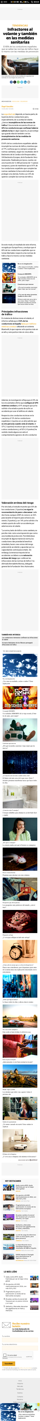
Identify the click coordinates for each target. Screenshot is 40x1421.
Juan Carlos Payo (25, 1201)
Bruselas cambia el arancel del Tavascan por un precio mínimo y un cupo (25, 1216)
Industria (18, 1211)
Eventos (20, 1393)
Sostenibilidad (20, 1260)
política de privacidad (25, 1368)
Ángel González (7, 106)
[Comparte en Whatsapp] (18, 82)
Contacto (20, 1397)
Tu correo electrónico (9, 1344)
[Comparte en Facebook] (11, 82)
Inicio (20, 1381)
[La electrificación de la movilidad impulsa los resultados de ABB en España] (8, 1247)
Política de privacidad (20, 1402)
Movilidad (15, 101)
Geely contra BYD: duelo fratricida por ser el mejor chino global (25, 1187)
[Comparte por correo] (28, 82)
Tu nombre (6, 1336)
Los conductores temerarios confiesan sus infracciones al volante (20, 639)
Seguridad (23, 101)
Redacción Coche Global (27, 1250)
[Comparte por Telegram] (21, 82)
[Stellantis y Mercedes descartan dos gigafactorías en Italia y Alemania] (8, 1227)
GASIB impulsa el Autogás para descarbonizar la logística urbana (25, 1256)
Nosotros (20, 1399)
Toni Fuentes (24, 1211)
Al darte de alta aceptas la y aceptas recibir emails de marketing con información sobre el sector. (19, 1369)
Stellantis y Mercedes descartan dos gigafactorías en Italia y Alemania (25, 1226)
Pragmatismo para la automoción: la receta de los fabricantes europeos (26, 1207)
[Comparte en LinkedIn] (25, 82)
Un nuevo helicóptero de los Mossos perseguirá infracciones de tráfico (17, 644)
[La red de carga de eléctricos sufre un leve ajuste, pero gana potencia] (8, 1237)
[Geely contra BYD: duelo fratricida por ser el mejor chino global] (8, 1188)
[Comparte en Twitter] (14, 82)
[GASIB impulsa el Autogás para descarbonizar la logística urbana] (8, 1257)
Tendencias (19, 1240)
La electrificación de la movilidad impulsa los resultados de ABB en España (26, 1246)
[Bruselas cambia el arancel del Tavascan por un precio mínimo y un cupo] (8, 1217)
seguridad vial (9, 114)
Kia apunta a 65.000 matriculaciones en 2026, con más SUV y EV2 (26, 1197)
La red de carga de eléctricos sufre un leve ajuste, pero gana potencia (26, 1236)
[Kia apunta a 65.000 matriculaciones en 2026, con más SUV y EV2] (8, 1197)
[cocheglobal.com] (20, 2)
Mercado (18, 1191)
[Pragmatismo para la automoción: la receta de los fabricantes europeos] (8, 1207)
